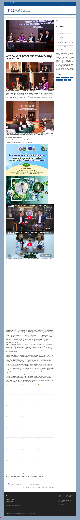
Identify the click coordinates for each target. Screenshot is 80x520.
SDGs (70, 79)
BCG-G (67, 77)
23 (72, 40)
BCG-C (62, 77)
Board (72, 77)
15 (69, 39)
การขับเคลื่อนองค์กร (53, 15)
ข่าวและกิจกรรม (22, 15)
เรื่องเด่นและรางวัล (14, 15)
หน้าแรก (7, 15)
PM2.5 (61, 79)
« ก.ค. (65, 46)
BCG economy (8, 53)
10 (58, 39)
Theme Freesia (19, 513)
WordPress (23, 513)
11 (60, 39)
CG (57, 79)
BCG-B (58, 77)
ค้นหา (57, 20)
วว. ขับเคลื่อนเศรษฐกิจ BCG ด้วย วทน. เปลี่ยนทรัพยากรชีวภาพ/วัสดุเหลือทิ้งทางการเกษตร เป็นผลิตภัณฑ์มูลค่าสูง (65, 69)
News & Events (14, 53)
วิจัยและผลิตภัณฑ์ (31, 15)
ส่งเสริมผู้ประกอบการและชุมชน (41, 15)
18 (60, 40)
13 (65, 39)
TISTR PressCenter (9, 513)
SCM (65, 79)
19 (62, 40)
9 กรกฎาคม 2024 (9, 60)
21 (67, 40)
